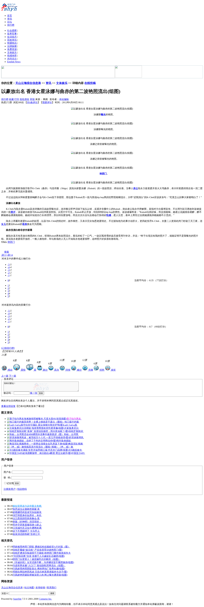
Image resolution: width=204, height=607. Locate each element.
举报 (32, 99)
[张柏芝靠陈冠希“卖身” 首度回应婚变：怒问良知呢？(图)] (38, 431)
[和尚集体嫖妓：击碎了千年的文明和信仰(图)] (31, 440)
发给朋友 (24, 99)
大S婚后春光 (75, 450)
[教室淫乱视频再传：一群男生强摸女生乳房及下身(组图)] (37, 443)
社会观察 (12, 30)
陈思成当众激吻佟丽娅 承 (26, 509)
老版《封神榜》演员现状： (27, 521)
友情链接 (40, 587)
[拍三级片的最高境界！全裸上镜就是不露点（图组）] (36, 422)
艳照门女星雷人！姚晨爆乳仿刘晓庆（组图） (36, 559)
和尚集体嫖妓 (63, 440)
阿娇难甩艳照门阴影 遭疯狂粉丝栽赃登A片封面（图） (41, 546)
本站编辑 (64, 99)
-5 (9, 264)
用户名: (7, 472)
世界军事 (12, 33)
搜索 (6, 252)
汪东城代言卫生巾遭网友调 (27, 528)
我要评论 (47, 102)
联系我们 (51, 587)
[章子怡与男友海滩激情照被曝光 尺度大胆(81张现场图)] (37, 418)
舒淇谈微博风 (76, 437)
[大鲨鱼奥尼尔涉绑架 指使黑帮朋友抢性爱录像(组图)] (35, 428)
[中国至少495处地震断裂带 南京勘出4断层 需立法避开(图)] (39, 453)
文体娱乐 (12, 52)
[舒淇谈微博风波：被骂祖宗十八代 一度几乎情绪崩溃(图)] (38, 437)
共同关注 (12, 58)
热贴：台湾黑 (71, 434)
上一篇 (4, 376)
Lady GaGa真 (70, 425)
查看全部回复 (8, 406)
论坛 (9, 22)
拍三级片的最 (72, 422)
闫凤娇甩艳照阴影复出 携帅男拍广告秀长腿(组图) (39, 568)
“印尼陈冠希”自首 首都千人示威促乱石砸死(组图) (39, 556)
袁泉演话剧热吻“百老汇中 (27, 534)
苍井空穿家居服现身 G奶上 (27, 524)
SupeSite (17, 599)
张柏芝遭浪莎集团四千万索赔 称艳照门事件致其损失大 (42, 553)
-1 (9, 275)
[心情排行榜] (8, 348)
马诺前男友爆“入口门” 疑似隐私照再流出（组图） (39, 565)
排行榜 (10, 25)
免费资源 (12, 49)
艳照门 (11, 242)
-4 (9, 267)
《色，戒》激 (66, 447)
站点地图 (29, 587)
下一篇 (12, 376)
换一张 (33, 393)
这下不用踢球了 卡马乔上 (26, 531)
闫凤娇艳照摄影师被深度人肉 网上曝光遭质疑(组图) (40, 575)
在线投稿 (90, 83)
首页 (9, 15)
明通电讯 (12, 43)
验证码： (8, 393)
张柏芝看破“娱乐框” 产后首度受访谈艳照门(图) (37, 550)
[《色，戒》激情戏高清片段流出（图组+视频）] (33, 447)
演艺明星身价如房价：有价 (27, 515)
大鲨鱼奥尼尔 (71, 428)
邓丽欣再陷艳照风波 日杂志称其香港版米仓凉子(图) (40, 571)
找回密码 (22, 489)
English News (13, 61)
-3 (9, 270)
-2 (9, 272)
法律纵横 (12, 46)
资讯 (9, 18)
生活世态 (12, 37)
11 (4, 255)
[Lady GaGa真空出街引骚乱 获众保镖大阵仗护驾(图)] (35, 425)
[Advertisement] (44, 248)
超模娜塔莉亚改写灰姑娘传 (27, 512)
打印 (16, 99)
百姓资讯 (12, 40)
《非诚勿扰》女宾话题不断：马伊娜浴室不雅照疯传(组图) (43, 562)
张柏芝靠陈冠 (76, 431)
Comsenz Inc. (45, 599)
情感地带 (12, 55)
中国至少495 (78, 453)
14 (10, 255)
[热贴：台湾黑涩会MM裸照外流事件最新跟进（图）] (35, 434)
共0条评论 (32, 102)
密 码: (7, 477)
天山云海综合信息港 (28, 83)
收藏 (11, 99)
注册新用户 (10, 489)
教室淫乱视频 (75, 443)
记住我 (10, 483)
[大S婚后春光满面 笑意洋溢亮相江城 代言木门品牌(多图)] (38, 450)
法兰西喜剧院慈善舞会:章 (26, 518)
